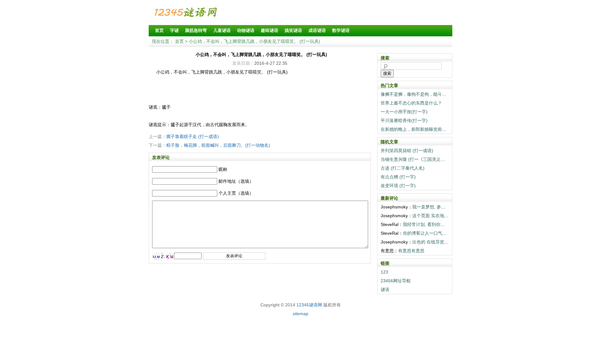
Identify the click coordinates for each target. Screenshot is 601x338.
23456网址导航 (396, 280)
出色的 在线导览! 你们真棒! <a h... (445, 241)
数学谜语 (341, 30)
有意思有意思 (411, 250)
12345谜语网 (309, 304)
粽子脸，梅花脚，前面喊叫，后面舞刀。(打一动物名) (218, 145)
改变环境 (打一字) (398, 185)
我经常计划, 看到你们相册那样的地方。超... (445, 224)
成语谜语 (317, 30)
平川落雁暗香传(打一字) (404, 120)
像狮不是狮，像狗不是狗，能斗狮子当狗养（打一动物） (435, 94)
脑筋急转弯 (196, 30)
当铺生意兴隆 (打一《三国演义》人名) (418, 159)
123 (384, 271)
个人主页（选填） (236, 193)
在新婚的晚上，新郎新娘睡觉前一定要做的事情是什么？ (435, 129)
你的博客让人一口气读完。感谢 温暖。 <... (444, 233)
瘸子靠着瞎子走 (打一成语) (192, 136)
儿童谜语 (222, 30)
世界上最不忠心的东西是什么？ (411, 102)
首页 (159, 30)
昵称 (222, 169)
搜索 (387, 73)
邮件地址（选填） (236, 181)
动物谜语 (245, 30)
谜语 (385, 289)
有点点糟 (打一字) (398, 176)
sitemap (300, 313)
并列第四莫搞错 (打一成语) (407, 150)
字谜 (174, 30)
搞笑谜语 (293, 30)
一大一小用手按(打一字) (404, 111)
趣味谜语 (269, 30)
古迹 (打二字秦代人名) (402, 168)
